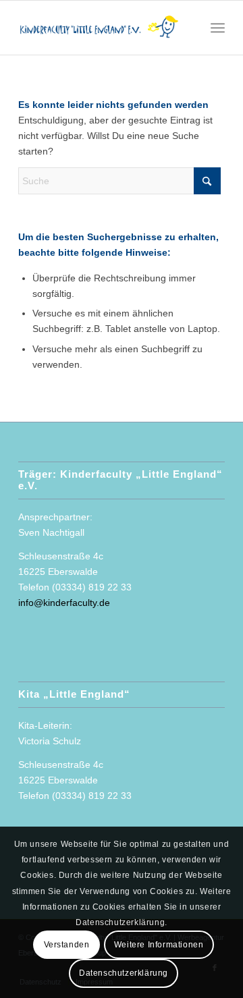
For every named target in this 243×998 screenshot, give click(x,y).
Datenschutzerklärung (123, 973)
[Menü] (218, 27)
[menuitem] (218, 27)
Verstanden (67, 944)
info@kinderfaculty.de (64, 602)
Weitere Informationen (159, 944)
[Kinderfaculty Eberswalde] (101, 28)
